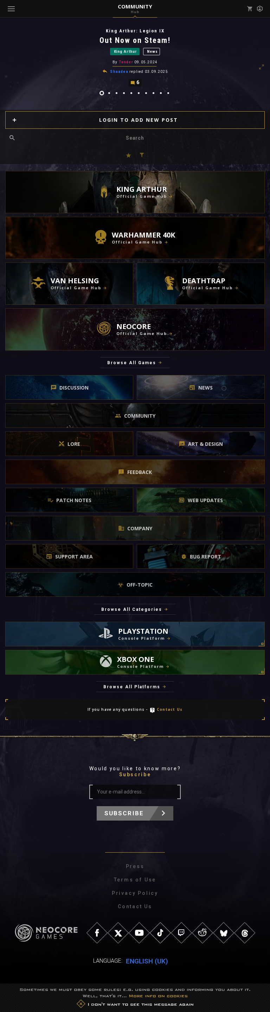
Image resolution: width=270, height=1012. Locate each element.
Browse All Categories (131, 609)
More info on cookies (158, 995)
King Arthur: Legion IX (135, 30)
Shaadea (119, 72)
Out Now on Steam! (135, 40)
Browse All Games (131, 362)
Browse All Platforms (131, 686)
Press (135, 866)
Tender (126, 62)
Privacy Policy (135, 893)
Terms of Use (135, 880)
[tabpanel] (135, 57)
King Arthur (125, 51)
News (152, 51)
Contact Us (169, 709)
